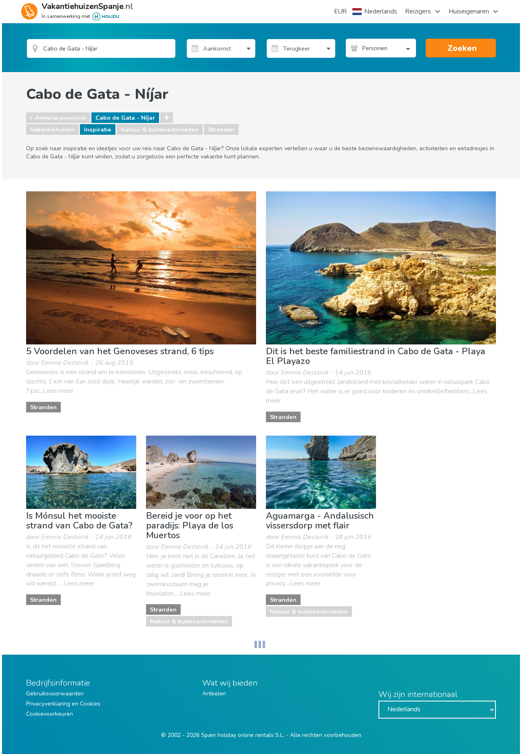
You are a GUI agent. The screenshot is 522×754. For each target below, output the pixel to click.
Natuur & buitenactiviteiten (160, 129)
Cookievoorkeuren (49, 714)
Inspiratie (97, 129)
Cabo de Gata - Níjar (125, 118)
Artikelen (214, 693)
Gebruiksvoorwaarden (55, 693)
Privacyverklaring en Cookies (63, 704)
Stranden (221, 129)
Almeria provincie (60, 118)
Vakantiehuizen (52, 129)
